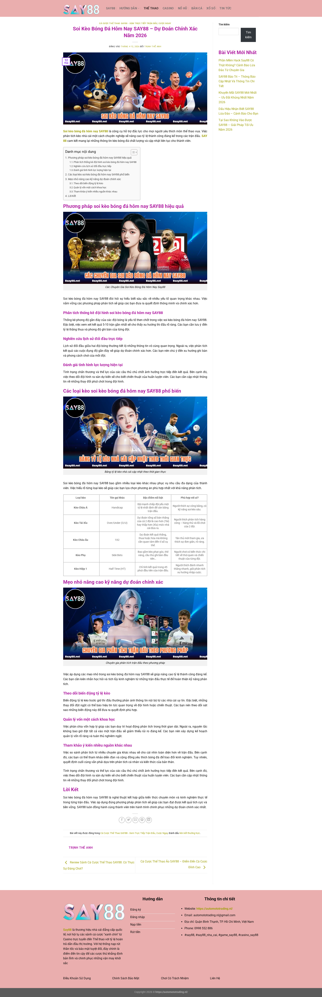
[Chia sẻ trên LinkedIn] (149, 820)
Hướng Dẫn (128, 8)
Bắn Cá (196, 8)
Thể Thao (151, 8)
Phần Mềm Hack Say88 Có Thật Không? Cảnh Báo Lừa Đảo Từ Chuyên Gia (237, 65)
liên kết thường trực (189, 833)
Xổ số (210, 8)
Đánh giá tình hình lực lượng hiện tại (92, 170)
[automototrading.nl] (81, 8)
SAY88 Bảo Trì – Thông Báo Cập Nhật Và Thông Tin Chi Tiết (237, 81)
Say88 (110, 8)
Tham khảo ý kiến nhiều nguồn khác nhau (95, 191)
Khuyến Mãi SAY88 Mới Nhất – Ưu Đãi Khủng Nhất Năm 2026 (238, 97)
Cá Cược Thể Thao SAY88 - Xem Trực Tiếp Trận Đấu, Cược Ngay (135, 23)
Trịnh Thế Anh (152, 46)
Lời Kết (72, 196)
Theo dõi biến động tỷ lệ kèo (88, 183)
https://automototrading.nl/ (214, 908)
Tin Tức (225, 8)
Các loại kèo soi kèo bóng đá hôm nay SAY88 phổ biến (99, 174)
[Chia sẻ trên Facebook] (122, 820)
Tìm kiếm (224, 24)
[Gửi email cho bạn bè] (135, 820)
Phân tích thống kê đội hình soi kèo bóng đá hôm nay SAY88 (105, 162)
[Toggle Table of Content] (132, 152)
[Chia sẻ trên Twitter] (128, 820)
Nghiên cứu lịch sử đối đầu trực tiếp (92, 166)
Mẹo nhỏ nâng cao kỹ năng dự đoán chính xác (94, 179)
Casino (168, 8)
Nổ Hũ (182, 8)
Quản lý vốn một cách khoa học (90, 187)
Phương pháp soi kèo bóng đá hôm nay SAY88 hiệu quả (100, 157)
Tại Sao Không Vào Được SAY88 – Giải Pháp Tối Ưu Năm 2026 (236, 124)
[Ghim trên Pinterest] (142, 820)
